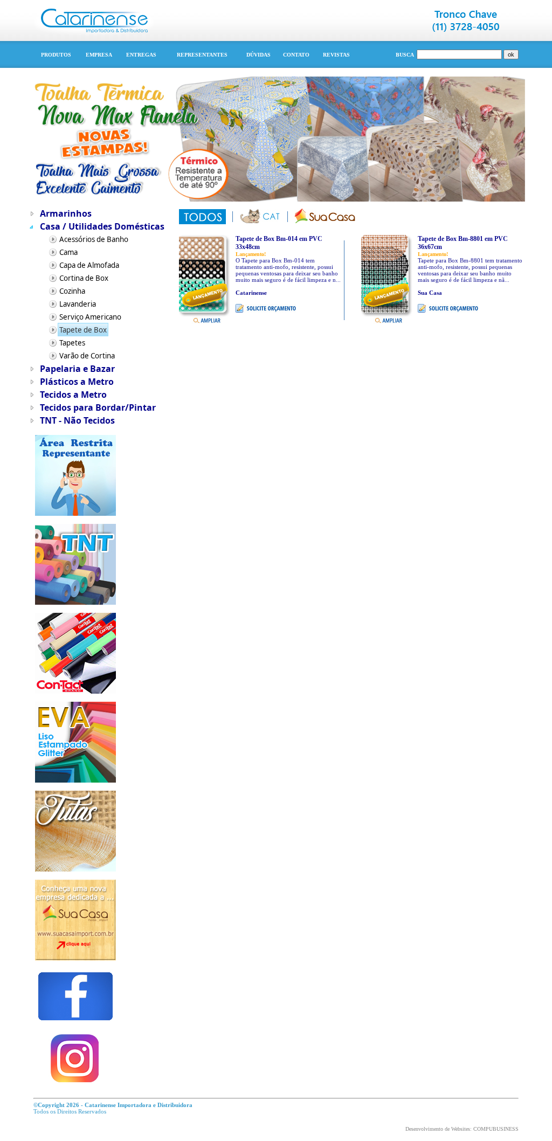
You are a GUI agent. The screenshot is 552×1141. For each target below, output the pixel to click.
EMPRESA (99, 55)
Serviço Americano (90, 317)
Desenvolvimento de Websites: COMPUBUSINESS (462, 1129)
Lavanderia (77, 304)
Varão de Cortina (87, 356)
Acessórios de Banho (93, 239)
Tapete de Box (83, 330)
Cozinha (72, 291)
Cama (68, 252)
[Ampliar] (207, 318)
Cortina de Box (83, 278)
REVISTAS (336, 55)
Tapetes (72, 343)
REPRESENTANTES (202, 55)
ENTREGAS (141, 55)
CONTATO (296, 55)
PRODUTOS (56, 55)
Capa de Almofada (89, 265)
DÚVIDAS (258, 55)
